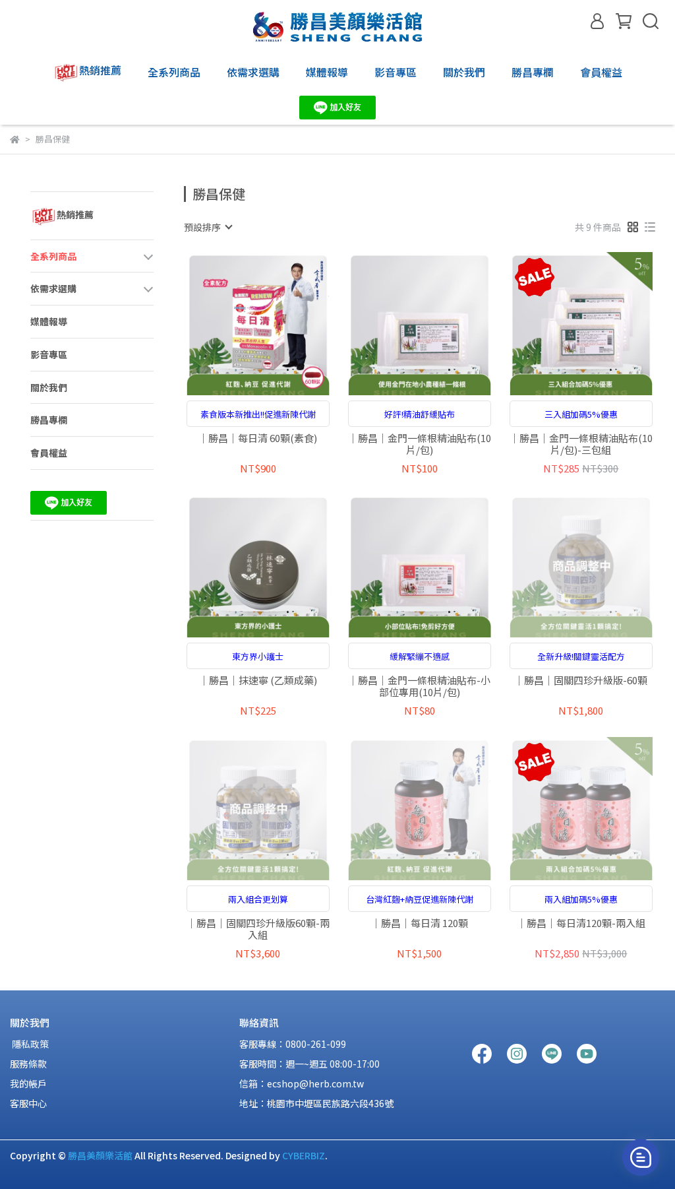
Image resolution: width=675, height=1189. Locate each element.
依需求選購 (253, 72)
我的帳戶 (28, 1083)
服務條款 (28, 1063)
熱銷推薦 (100, 70)
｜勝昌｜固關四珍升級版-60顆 (580, 680)
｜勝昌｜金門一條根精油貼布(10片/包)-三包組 (581, 444)
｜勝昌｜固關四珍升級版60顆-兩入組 (258, 929)
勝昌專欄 (533, 72)
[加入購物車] (276, 323)
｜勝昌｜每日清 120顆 (419, 923)
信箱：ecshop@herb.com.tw (301, 1083)
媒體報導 (327, 72)
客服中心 (28, 1103)
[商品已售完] (599, 566)
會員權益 (601, 72)
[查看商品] (239, 323)
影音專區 (395, 72)
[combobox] (207, 227)
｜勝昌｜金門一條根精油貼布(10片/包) (419, 444)
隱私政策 (29, 1043)
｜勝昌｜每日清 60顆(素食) (257, 438)
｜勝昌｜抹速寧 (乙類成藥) (258, 680)
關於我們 (464, 72)
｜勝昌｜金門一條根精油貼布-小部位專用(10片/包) (419, 686)
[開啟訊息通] (640, 1157)
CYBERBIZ (303, 1155)
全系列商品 (174, 72)
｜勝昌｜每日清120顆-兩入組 (581, 923)
